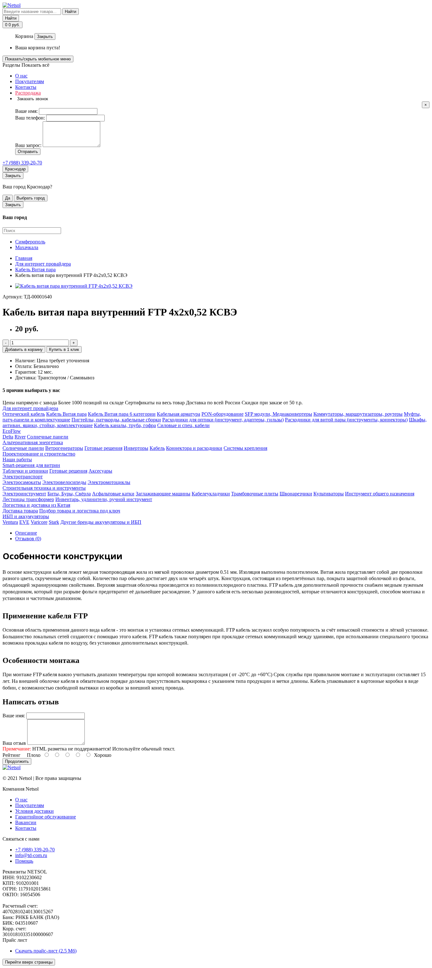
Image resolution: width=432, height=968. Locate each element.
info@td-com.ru (31, 855)
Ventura (10, 522)
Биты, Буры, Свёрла (69, 493)
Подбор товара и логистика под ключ (79, 510)
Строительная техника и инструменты (44, 488)
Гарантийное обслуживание (45, 816)
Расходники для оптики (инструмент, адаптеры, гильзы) (223, 419)
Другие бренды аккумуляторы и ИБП (100, 522)
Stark (54, 522)
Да (7, 198)
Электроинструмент (24, 493)
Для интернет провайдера (30, 408)
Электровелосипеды (64, 482)
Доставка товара (20, 510)
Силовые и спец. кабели (183, 425)
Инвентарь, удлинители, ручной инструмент (103, 499)
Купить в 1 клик (64, 349)
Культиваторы (328, 493)
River (20, 436)
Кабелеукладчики (211, 493)
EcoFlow (12, 431)
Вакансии (25, 822)
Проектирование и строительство (39, 453)
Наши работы (17, 459)
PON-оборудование (222, 414)
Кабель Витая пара (66, 414)
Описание (26, 533)
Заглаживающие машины (163, 493)
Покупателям (29, 81)
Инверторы (136, 448)
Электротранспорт (23, 476)
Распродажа (28, 92)
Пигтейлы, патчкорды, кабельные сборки (116, 419)
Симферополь (30, 241)
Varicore (39, 522)
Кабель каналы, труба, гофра (125, 425)
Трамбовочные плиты (254, 493)
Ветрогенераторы (64, 448)
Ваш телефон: (30, 117)
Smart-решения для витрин (31, 465)
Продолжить (17, 761)
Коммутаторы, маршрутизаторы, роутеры (358, 414)
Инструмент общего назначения (379, 493)
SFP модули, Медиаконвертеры (278, 414)
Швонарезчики (296, 493)
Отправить (28, 151)
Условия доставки (34, 811)
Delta (8, 436)
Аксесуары (100, 471)
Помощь (24, 861)
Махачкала (26, 247)
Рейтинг (12, 755)
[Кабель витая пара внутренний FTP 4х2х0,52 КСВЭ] (74, 286)
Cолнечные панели (47, 436)
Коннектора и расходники (194, 448)
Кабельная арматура (178, 414)
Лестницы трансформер (28, 499)
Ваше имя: (26, 111)
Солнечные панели (23, 448)
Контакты (25, 87)
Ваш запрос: (28, 145)
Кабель (157, 448)
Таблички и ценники (25, 471)
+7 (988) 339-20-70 (22, 162)
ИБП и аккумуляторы (26, 516)
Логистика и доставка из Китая (36, 505)
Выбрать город (30, 198)
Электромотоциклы (109, 482)
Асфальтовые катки (113, 493)
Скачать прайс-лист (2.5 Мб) (46, 950)
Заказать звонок (32, 98)
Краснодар (15, 169)
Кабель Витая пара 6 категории (122, 414)
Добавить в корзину (24, 349)
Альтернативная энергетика (33, 442)
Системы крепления (245, 448)
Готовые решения (103, 448)
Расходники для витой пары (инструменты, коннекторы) (346, 419)
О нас (21, 75)
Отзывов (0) (28, 538)
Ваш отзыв (14, 743)
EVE (24, 522)
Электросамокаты (22, 482)
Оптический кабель (24, 414)
